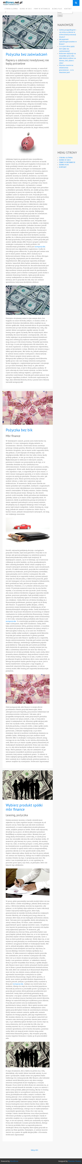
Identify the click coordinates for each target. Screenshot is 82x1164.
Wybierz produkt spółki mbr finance (24, 807)
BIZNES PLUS (57, 9)
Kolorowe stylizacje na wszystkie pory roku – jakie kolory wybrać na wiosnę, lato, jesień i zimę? (67, 58)
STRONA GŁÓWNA (11, 9)
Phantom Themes (74, 1161)
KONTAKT (68, 9)
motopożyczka (40, 247)
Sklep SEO (34, 1150)
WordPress (14, 1161)
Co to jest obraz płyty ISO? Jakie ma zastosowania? (67, 49)
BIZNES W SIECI (26, 9)
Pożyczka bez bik (19, 429)
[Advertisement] (68, 112)
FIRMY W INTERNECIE (42, 9)
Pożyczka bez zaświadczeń (26, 54)
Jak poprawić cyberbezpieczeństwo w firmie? (68, 41)
